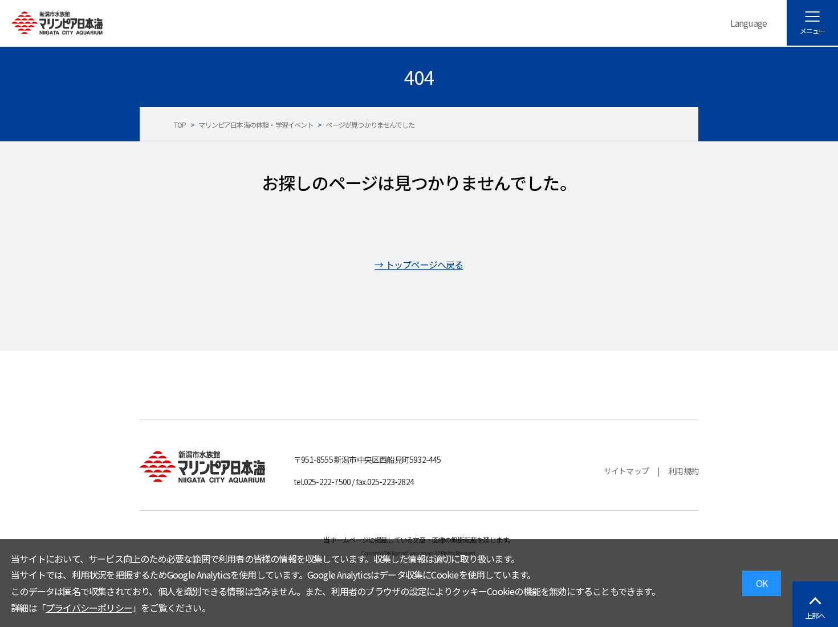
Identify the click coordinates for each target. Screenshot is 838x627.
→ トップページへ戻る (419, 264)
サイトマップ (626, 471)
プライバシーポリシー (89, 607)
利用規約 (683, 471)
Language (748, 23)
